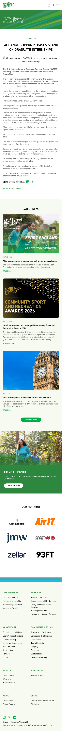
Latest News (8, 700)
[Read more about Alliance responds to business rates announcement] (31, 370)
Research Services (39, 597)
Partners (6, 653)
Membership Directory (12, 604)
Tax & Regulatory (38, 643)
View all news (31, 420)
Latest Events (8, 675)
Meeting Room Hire (39, 610)
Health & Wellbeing (39, 657)
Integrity (34, 646)
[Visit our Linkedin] (14, 717)
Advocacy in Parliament (41, 632)
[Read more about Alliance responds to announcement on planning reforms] (31, 233)
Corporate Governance (12, 643)
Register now (14, 485)
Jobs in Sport (8, 650)
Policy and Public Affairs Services (41, 605)
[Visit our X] (9, 717)
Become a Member (11, 597)
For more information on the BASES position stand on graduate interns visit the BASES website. (29, 174)
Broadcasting (36, 650)
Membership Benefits (12, 601)
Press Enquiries (9, 704)
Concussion (36, 639)
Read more (7, 271)
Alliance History (9, 639)
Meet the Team (9, 646)
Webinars (7, 679)
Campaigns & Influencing (41, 636)
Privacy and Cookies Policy (42, 700)
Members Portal (10, 608)
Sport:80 (49, 725)
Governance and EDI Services (43, 601)
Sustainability (36, 653)
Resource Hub (37, 675)
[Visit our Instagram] (4, 717)
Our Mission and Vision (12, 632)
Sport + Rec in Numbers (13, 636)
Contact (6, 657)
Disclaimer (35, 704)
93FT (29, 725)
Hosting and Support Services (43, 614)
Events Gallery (9, 682)
